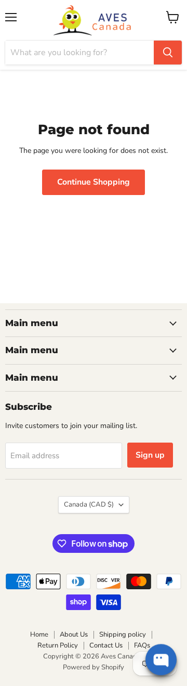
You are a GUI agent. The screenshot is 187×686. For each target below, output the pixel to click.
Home (39, 634)
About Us (74, 634)
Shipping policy (122, 634)
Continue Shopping (93, 182)
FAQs (142, 645)
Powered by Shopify (93, 667)
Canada (89, 504)
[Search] (168, 52)
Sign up (150, 455)
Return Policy (57, 645)
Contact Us (106, 645)
